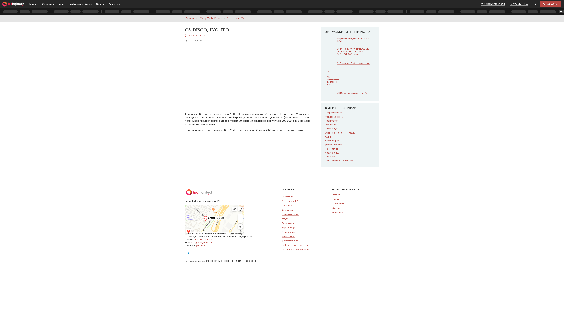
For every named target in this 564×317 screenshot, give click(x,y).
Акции (328, 137)
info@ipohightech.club (493, 4)
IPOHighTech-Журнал (210, 18)
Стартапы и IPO (235, 18)
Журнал (336, 208)
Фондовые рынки (334, 117)
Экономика (331, 125)
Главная (33, 4)
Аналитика (114, 4)
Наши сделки (332, 121)
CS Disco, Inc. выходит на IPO (352, 93)
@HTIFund (201, 246)
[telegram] (535, 4)
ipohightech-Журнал (81, 4)
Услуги (62, 4)
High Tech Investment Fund (339, 161)
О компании (48, 4)
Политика (330, 157)
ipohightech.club (333, 145)
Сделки (100, 4)
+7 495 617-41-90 (519, 4)
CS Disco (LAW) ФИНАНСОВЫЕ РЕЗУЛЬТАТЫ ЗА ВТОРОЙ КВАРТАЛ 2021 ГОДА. (353, 51)
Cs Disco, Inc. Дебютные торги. (353, 63)
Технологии (331, 149)
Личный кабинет (550, 4)
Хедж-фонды (332, 153)
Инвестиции (331, 129)
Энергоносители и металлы (340, 133)
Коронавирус (332, 141)
